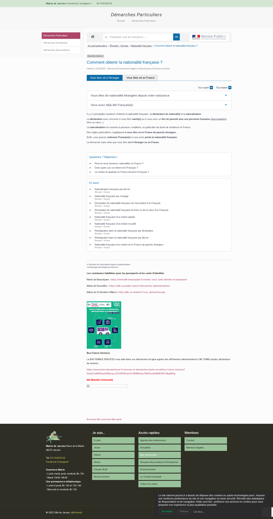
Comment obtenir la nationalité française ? (175, 45)
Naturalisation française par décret (112, 189)
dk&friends (76, 512)
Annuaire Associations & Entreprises (159, 462)
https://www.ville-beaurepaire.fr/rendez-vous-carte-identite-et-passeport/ (149, 279)
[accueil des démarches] (92, 36)
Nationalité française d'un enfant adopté (115, 217)
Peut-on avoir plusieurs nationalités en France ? (119, 163)
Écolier (97, 440)
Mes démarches (148, 454)
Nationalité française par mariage (111, 196)
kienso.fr (114, 267)
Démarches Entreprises (55, 42)
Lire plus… (199, 511)
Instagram (85, 3)
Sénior (97, 462)
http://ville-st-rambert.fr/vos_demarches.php (142, 292)
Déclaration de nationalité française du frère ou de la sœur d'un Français (131, 210)
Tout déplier (222, 87)
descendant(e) (219, 119)
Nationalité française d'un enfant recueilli (115, 223)
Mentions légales (195, 447)
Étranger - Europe (119, 45)
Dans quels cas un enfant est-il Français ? (116, 167)
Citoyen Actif (100, 469)
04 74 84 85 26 (104, 3)
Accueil (121, 20)
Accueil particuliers (98, 45)
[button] (159, 95)
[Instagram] (225, 3)
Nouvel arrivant (101, 476)
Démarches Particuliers (144, 20)
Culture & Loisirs (148, 484)
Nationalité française (141, 45)
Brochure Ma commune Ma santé (104, 419)
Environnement (148, 469)
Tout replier (204, 87)
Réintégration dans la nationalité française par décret (121, 237)
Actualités (145, 447)
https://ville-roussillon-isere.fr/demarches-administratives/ (139, 285)
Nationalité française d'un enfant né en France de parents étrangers (129, 244)
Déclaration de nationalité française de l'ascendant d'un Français (128, 203)
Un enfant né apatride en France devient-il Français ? (122, 172)
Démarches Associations (56, 50)
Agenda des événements (153, 440)
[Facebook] (221, 3)
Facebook (72, 3)
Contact (190, 440)
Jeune (97, 447)
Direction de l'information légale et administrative (109, 264)
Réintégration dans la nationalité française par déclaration (124, 230)
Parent (97, 454)
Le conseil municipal (150, 476)
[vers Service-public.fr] (209, 37)
